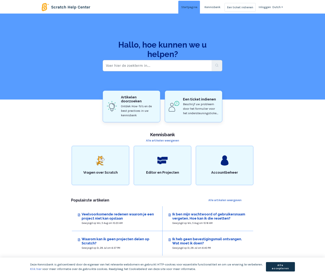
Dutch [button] (276, 7)
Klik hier (36, 269)
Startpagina (189, 7)
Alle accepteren (280, 267)
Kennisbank (212, 7)
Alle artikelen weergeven (162, 140)
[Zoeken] (217, 65)
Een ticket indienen (240, 7)
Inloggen (265, 7)
